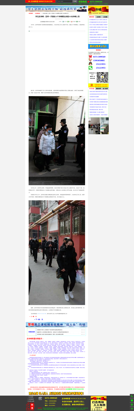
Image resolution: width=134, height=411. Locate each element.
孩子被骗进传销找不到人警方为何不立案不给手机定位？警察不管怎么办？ (99, 22)
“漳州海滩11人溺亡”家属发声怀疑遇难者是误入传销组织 (49, 332)
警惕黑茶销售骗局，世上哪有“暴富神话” (97, 112)
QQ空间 (65, 21)
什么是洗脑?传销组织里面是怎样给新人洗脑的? (98, 39)
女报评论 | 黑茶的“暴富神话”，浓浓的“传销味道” (99, 114)
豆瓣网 (79, 21)
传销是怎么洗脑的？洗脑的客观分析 (96, 34)
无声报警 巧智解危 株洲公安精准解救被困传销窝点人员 (99, 101)
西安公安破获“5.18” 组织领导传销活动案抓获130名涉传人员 (99, 99)
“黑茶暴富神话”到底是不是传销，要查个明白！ (98, 107)
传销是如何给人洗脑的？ (94, 32)
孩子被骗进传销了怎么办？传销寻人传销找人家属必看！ (99, 19)
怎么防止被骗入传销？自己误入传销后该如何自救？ (99, 29)
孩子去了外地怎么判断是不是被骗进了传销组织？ (99, 24)
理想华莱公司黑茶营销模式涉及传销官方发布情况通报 (99, 104)
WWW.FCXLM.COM (41, 313)
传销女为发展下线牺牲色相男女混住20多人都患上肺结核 (99, 91)
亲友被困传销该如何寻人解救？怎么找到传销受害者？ (99, 37)
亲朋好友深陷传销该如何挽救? (95, 42)
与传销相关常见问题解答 (94, 96)
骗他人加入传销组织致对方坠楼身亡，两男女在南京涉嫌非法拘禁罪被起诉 (53, 334)
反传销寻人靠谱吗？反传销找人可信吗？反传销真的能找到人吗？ (99, 27)
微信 (70, 21)
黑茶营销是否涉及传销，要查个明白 (96, 109)
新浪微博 (74, 21)
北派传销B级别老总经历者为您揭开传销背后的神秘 (99, 94)
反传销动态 (37, 13)
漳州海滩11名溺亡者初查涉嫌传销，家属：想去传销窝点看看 (50, 330)
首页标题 (31, 13)
